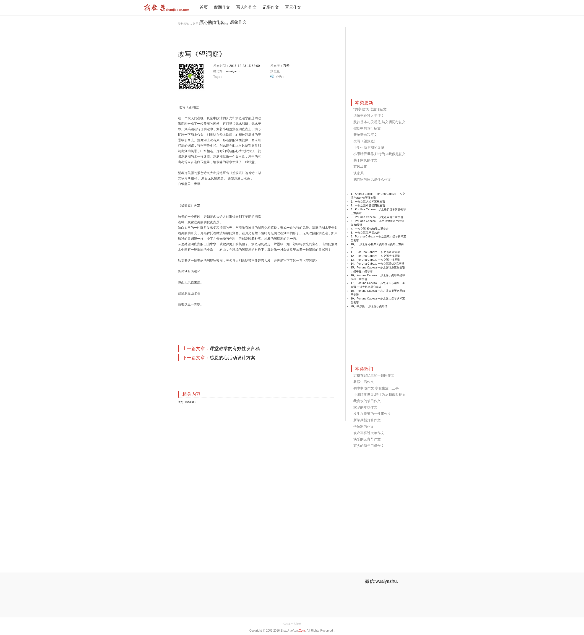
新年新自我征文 (365, 135)
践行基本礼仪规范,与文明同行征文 (379, 122)
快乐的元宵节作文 (367, 439)
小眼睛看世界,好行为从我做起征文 (379, 154)
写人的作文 (246, 7)
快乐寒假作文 (363, 426)
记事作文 (271, 7)
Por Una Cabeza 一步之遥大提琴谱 (378, 256)
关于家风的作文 (365, 160)
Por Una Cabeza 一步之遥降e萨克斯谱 (380, 263)
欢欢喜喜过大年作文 (368, 433)
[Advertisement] (261, 37)
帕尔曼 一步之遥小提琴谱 (372, 306)
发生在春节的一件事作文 (372, 414)
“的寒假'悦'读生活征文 (370, 109)
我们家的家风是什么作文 (372, 179)
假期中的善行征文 (367, 128)
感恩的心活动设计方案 (232, 357)
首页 (204, 7)
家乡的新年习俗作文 (368, 446)
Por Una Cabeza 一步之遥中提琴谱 (378, 259)
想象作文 (238, 22)
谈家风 (358, 173)
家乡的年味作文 (365, 407)
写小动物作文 (212, 22)
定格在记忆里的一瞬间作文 (373, 375)
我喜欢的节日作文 (367, 401)
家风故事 (360, 167)
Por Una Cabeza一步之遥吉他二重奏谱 (379, 217)
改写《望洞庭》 (187, 402)
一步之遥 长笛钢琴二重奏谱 (371, 228)
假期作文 (222, 7)
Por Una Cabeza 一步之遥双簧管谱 (378, 252)
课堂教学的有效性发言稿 (235, 348)
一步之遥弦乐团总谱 (367, 232)
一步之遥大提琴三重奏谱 (370, 201)
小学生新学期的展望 (368, 147)
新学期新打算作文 (367, 420)
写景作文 (293, 7)
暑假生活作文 (363, 382)
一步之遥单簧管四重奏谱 (370, 205)
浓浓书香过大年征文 (368, 115)
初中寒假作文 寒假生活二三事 (376, 388)
